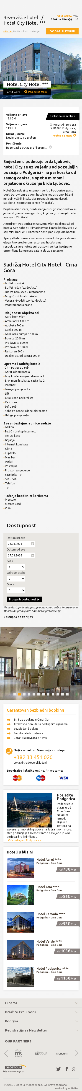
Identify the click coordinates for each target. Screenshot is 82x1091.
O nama (11, 1003)
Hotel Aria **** (47, 887)
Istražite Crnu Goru (20, 1012)
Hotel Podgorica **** (52, 968)
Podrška (11, 1021)
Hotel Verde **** (49, 941)
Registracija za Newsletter (26, 1030)
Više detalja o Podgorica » (24, 840)
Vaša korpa (64, 16)
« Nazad (8, 31)
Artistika (73, 1088)
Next (76, 1053)
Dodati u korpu (62, 31)
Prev (6, 1053)
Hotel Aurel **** (48, 859)
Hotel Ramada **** (50, 914)
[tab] (41, 1004)
